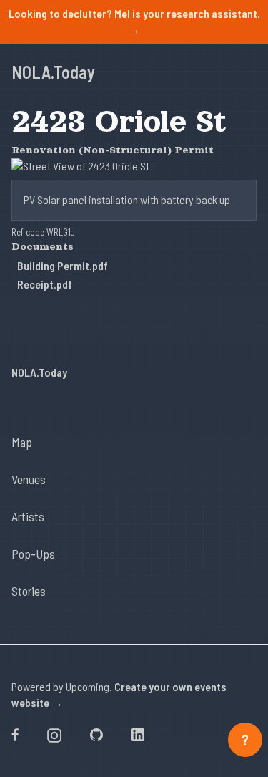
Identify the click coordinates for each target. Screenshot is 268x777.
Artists (27, 516)
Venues (28, 479)
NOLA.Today (53, 72)
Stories (28, 591)
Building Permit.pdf (62, 265)
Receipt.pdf (44, 284)
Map (21, 442)
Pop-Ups (33, 553)
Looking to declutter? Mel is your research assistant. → (134, 21)
